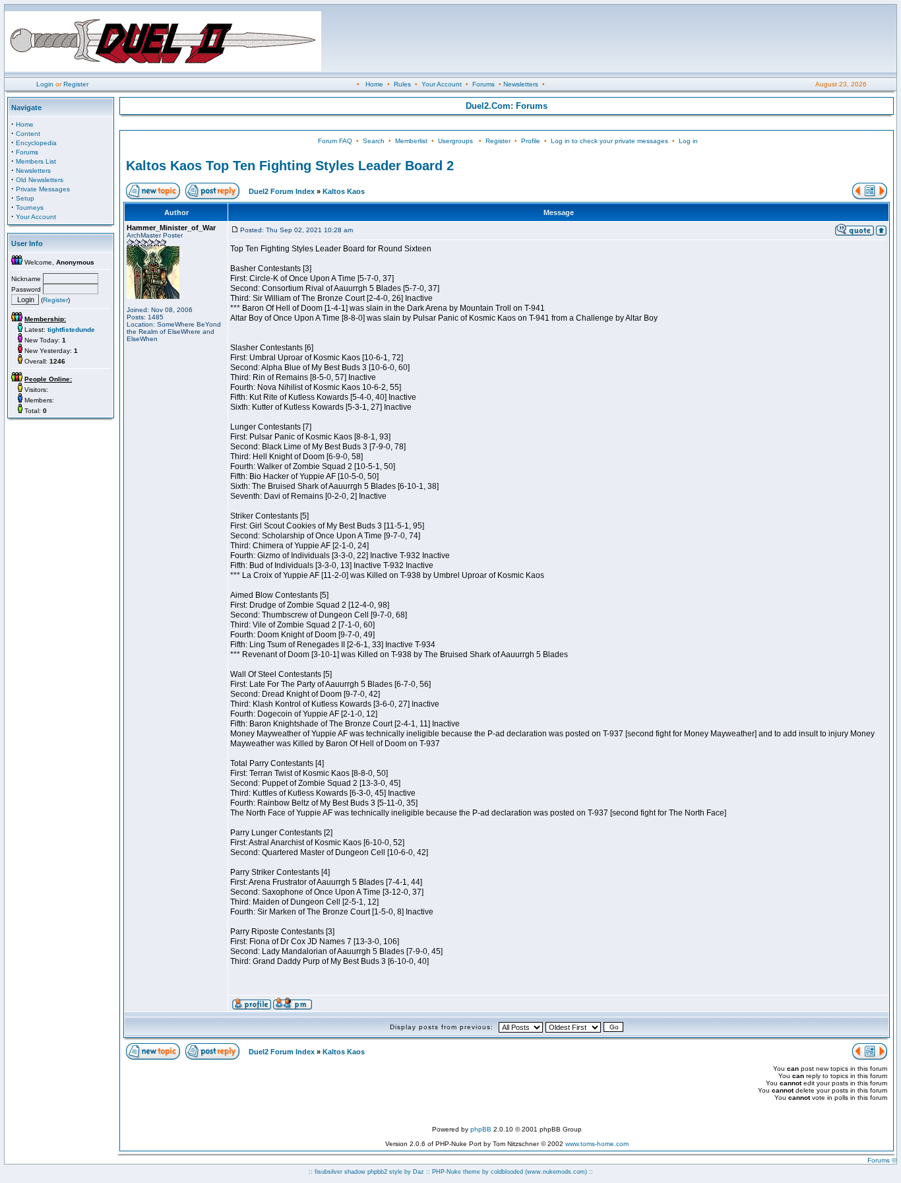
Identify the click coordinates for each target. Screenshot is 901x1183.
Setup (25, 198)
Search (374, 140)
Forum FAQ (335, 140)
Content (28, 133)
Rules (402, 84)
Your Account (441, 84)
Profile (530, 140)
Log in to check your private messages (609, 140)
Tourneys (30, 207)
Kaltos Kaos (344, 191)
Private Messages (43, 189)
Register (75, 84)
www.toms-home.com (597, 1143)
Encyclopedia (36, 142)
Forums (483, 84)
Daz (418, 1171)
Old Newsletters (39, 179)
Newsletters (520, 84)
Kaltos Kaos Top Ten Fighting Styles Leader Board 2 (290, 165)
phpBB (480, 1129)
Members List (36, 161)
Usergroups (455, 140)
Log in (688, 140)
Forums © (881, 1160)
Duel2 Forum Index (282, 191)
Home (374, 84)
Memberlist (411, 140)
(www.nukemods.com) (556, 1171)
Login (44, 84)
